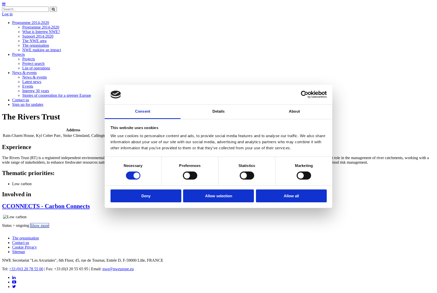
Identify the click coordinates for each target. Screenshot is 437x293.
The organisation (35, 45)
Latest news (31, 82)
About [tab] (294, 111)
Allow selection (218, 196)
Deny (145, 196)
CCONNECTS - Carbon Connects (46, 206)
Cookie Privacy (24, 247)
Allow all (291, 196)
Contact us (20, 100)
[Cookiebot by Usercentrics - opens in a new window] (304, 94)
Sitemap (18, 252)
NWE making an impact (41, 50)
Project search (33, 63)
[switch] (190, 176)
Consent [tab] (142, 111)
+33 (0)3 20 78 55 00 (26, 269)
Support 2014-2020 (37, 36)
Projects (18, 54)
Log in (7, 14)
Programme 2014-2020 (30, 22)
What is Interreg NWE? (41, 32)
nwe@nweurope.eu (118, 269)
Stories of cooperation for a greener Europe (56, 95)
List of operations (36, 68)
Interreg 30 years (35, 91)
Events (27, 86)
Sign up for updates (27, 104)
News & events (24, 72)
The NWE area (34, 41)
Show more (39, 225)
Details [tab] (218, 111)
